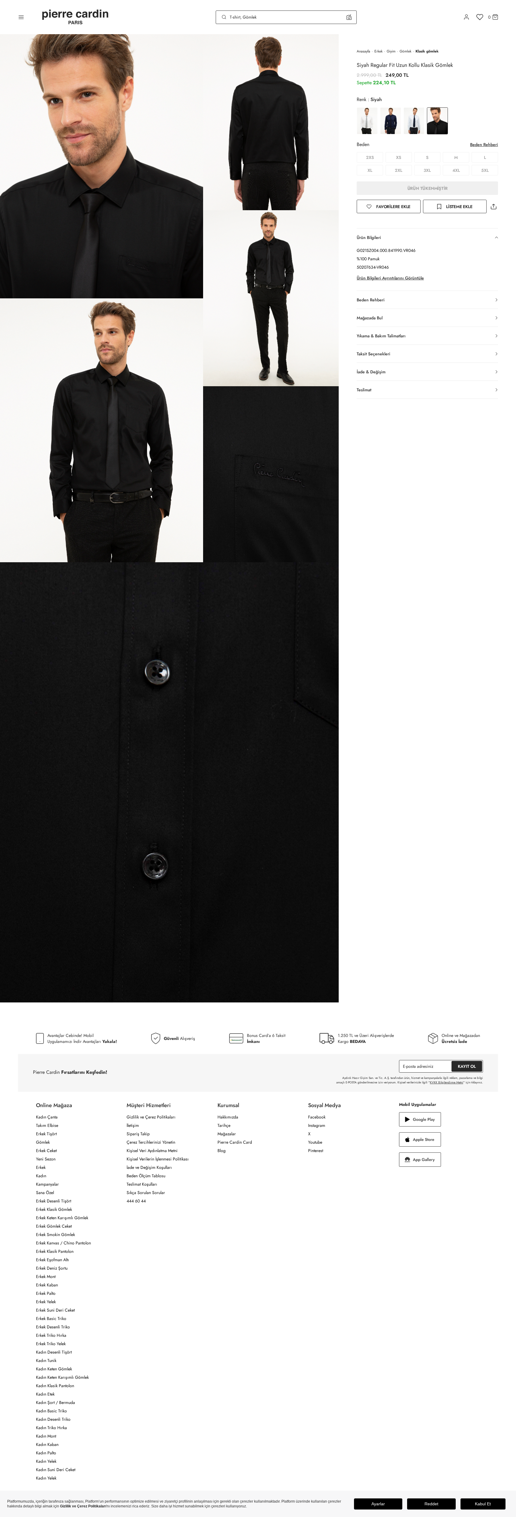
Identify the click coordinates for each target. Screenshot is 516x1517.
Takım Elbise (47, 1125)
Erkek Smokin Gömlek (55, 1235)
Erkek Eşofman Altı (52, 1260)
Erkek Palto (46, 1293)
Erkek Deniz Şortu (52, 1268)
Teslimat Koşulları (142, 1184)
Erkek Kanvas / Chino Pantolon (63, 1243)
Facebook (317, 1117)
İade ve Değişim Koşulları (149, 1167)
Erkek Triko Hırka (51, 1335)
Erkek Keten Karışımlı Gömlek (62, 1218)
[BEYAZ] (367, 120)
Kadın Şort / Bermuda (55, 1402)
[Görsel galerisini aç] (101, 166)
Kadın (41, 1176)
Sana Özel (45, 1193)
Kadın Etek (45, 1394)
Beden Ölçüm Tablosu (146, 1176)
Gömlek (405, 51)
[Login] (466, 17)
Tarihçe (224, 1125)
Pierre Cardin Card (235, 1142)
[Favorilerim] (479, 17)
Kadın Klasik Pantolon (55, 1386)
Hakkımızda (228, 1117)
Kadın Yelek (46, 1461)
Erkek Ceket (46, 1151)
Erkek (378, 51)
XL (370, 170)
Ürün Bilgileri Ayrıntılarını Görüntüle (390, 278)
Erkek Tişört (46, 1134)
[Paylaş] (493, 206)
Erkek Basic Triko (51, 1318)
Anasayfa (363, 51)
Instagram (316, 1125)
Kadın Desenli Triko (53, 1419)
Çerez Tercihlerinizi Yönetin (151, 1142)
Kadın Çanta (47, 1117)
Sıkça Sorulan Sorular (146, 1193)
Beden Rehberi (484, 145)
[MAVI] (414, 120)
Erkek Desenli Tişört (53, 1201)
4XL (456, 170)
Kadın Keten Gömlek (54, 1369)
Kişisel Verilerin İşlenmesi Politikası (158, 1159)
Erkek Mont (46, 1277)
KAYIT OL (467, 1066)
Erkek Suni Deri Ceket (55, 1310)
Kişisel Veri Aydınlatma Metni (152, 1151)
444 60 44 (136, 1201)
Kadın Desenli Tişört (54, 1352)
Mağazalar (227, 1134)
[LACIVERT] (390, 120)
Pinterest (315, 1151)
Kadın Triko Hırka (51, 1428)
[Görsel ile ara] (349, 17)
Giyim (391, 51)
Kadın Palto (46, 1453)
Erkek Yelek (46, 1302)
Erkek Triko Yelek (51, 1344)
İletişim (133, 1125)
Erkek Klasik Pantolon (55, 1251)
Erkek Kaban (47, 1285)
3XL (427, 170)
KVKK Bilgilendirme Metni (446, 1082)
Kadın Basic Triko (51, 1411)
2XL (398, 170)
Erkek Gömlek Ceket (54, 1226)
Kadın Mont (46, 1436)
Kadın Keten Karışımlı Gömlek (62, 1377)
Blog (222, 1151)
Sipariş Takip (138, 1134)
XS (398, 157)
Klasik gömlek (427, 51)
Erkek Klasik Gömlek (54, 1209)
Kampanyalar (47, 1184)
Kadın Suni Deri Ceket (55, 1470)
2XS (370, 157)
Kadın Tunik (46, 1360)
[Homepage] (75, 17)
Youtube (315, 1142)
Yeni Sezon (46, 1159)
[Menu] (21, 17)
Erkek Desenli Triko (53, 1327)
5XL (485, 170)
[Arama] (224, 17)
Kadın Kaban (47, 1444)
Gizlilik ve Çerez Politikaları (151, 1117)
